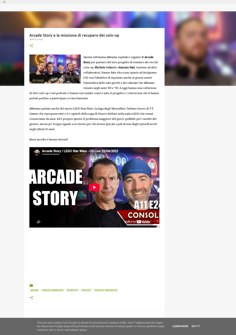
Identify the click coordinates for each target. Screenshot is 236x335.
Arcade (34, 290)
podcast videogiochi (106, 290)
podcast (86, 290)
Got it (196, 326)
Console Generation (52, 290)
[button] (31, 46)
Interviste (72, 290)
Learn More (180, 326)
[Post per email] (31, 287)
